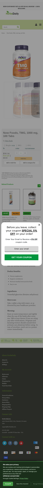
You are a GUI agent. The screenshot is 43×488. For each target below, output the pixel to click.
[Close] (39, 224)
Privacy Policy (24, 478)
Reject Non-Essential (22, 484)
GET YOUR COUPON (21, 257)
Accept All (8, 484)
